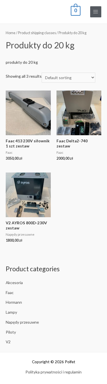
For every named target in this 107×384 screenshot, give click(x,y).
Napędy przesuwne (22, 322)
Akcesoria (14, 282)
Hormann (14, 302)
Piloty (11, 332)
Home (10, 33)
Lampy (11, 312)
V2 (8, 341)
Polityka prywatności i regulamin (53, 371)
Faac (10, 292)
